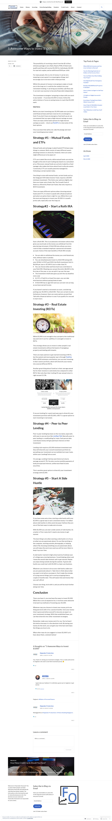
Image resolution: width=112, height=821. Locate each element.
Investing (34, 7)
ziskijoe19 (45, 676)
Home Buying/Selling (45, 7)
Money (28, 7)
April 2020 (86, 156)
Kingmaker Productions (47, 653)
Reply (72, 669)
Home (21, 7)
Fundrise (69, 357)
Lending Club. (57, 436)
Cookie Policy (30, 818)
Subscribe (87, 139)
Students (56, 7)
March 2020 (86, 159)
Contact (79, 7)
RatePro (56, 123)
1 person (42, 688)
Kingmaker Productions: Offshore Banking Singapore (58, 712)
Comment (68, 749)
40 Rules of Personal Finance (47, 699)
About (72, 7)
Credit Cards (64, 7)
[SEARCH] (101, 7)
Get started (68, 1)
